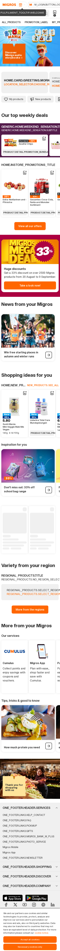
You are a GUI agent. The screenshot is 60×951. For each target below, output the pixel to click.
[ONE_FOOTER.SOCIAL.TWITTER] (15, 904)
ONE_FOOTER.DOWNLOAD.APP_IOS (13, 898)
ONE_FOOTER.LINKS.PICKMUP (20, 825)
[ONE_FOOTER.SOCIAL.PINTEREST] (43, 904)
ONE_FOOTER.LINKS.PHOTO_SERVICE (24, 841)
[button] (30, 807)
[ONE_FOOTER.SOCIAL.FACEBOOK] (6, 904)
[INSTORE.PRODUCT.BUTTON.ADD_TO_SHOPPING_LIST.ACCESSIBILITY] (44, 138)
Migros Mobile (10, 847)
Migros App (9, 852)
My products (16, 99)
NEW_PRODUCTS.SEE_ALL (43, 385)
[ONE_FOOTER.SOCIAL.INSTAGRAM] (34, 904)
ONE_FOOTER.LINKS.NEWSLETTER (22, 858)
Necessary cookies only (30, 946)
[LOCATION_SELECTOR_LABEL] (22, 4)
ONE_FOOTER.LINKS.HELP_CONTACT (24, 815)
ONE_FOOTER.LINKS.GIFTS (18, 831)
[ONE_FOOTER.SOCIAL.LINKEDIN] (52, 904)
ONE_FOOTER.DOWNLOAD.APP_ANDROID (36, 898)
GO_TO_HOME (8, 5)
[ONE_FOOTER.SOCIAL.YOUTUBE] (24, 904)
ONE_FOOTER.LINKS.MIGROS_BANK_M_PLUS (28, 836)
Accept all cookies (29, 939)
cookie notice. (42, 932)
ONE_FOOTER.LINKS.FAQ (17, 820)
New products (43, 99)
